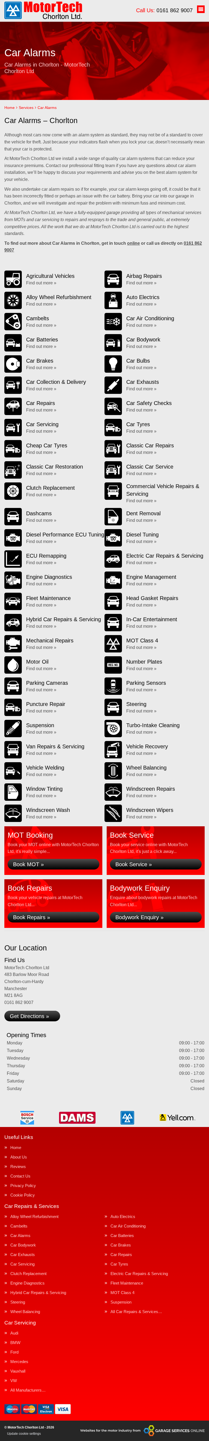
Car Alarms (20, 1235)
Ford (14, 1352)
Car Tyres (119, 1264)
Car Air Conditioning (128, 1226)
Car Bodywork (23, 1245)
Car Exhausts (22, 1254)
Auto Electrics (122, 1216)
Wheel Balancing (25, 1312)
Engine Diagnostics (27, 1283)
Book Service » (133, 864)
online (133, 243)
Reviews (18, 1166)
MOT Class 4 (122, 1293)
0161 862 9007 (164, 10)
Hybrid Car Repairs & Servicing (38, 1293)
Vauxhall (17, 1371)
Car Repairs (121, 1254)
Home (15, 1147)
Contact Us (20, 1176)
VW (13, 1381)
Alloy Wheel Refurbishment (34, 1216)
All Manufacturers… (28, 1390)
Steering (17, 1302)
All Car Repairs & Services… (136, 1312)
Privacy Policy (23, 1185)
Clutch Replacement (28, 1274)
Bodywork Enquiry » (139, 917)
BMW (15, 1342)
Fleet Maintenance (126, 1283)
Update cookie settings (24, 1434)
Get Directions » (29, 1016)
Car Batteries (122, 1235)
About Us (18, 1157)
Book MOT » (28, 864)
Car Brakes (120, 1245)
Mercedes (19, 1362)
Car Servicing (22, 1264)
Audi (14, 1333)
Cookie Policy (22, 1195)
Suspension (120, 1302)
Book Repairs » (31, 917)
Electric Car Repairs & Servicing (139, 1274)
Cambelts (18, 1226)
